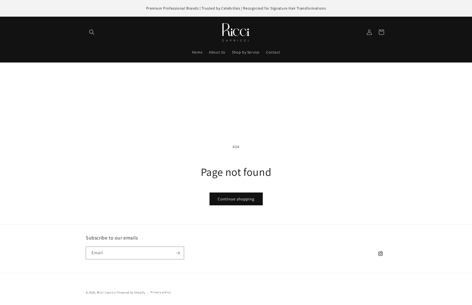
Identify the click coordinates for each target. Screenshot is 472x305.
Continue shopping (236, 199)
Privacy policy (161, 292)
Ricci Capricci (107, 292)
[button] (92, 32)
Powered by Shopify (131, 292)
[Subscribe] (178, 253)
